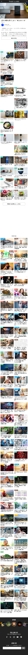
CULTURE (2, 64)
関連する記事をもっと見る (14, 204)
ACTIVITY (2, 389)
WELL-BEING (3, 87)
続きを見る (14, 38)
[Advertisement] (14, 221)
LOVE (15, 145)
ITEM (15, 87)
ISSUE (2, 122)
